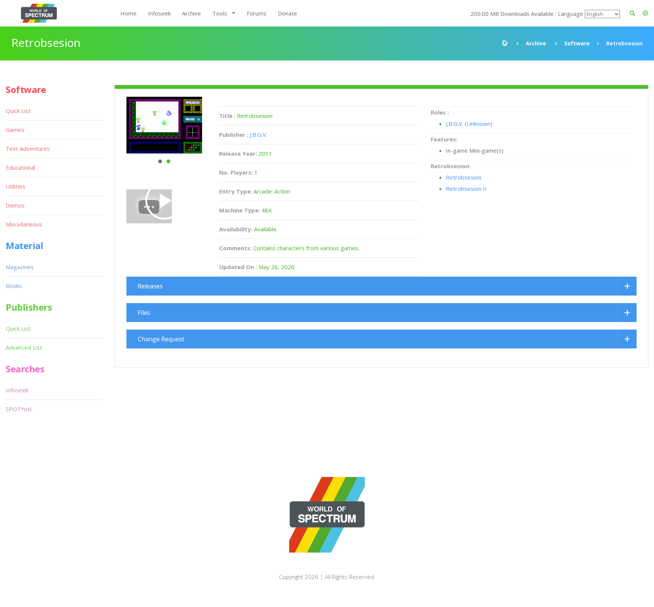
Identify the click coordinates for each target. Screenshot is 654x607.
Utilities (15, 186)
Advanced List (24, 347)
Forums (256, 13)
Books (14, 286)
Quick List (18, 111)
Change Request (161, 339)
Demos (15, 205)
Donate (287, 13)
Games (15, 129)
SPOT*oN (18, 409)
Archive (191, 13)
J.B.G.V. (258, 134)
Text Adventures (28, 148)
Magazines (20, 267)
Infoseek (159, 13)
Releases (150, 286)
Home (128, 13)
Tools (219, 13)
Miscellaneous (24, 224)
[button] (645, 13)
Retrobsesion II (466, 188)
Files (144, 312)
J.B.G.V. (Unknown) (469, 123)
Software (577, 43)
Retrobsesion (463, 177)
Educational (20, 167)
